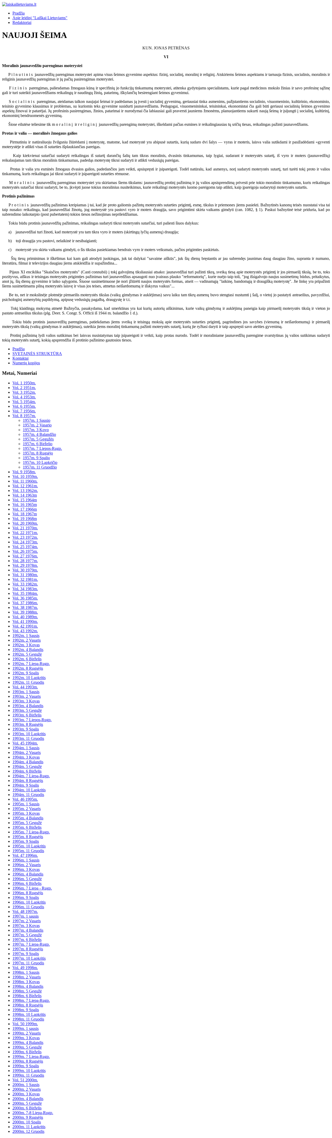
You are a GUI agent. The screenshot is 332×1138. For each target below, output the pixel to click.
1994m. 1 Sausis (25, 748)
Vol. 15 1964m (24, 500)
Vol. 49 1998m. (25, 967)
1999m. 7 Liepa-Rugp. (31, 1056)
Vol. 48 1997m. (25, 911)
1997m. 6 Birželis (27, 939)
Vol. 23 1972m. (25, 537)
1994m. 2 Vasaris (26, 752)
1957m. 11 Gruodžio (40, 467)
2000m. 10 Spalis (26, 1122)
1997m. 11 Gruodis (28, 963)
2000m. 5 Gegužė (27, 1103)
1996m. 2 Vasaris (26, 865)
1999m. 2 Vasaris (26, 1033)
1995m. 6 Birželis (27, 827)
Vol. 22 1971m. (25, 532)
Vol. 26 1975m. (25, 551)
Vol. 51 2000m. (25, 1080)
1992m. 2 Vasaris (26, 640)
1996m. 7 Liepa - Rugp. (32, 888)
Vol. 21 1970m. (25, 528)
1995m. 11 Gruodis (28, 850)
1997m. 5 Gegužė (27, 935)
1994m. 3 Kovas (26, 757)
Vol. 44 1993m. (25, 687)
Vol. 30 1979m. (25, 570)
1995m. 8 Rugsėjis (27, 836)
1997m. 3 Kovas (26, 925)
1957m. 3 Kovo (36, 429)
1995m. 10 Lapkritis (29, 846)
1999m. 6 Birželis (27, 1052)
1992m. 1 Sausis (25, 635)
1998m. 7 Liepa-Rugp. (31, 1000)
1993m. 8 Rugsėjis (27, 724)
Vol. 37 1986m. (25, 603)
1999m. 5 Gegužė (27, 1047)
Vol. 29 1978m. (25, 565)
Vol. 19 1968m (24, 518)
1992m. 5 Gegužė (27, 654)
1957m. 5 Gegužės (38, 439)
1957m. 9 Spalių (36, 458)
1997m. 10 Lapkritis (29, 958)
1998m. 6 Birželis (27, 996)
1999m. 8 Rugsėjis (27, 1061)
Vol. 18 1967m (24, 514)
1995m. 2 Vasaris (26, 808)
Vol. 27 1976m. (25, 556)
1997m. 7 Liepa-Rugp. (31, 944)
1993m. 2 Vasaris (26, 696)
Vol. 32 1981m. (25, 579)
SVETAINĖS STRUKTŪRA (37, 353)
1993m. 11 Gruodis (28, 738)
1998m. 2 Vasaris (26, 977)
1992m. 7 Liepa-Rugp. (31, 663)
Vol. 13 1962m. (25, 490)
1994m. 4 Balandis (27, 762)
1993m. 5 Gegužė (27, 710)
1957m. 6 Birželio (37, 444)
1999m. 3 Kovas (26, 1038)
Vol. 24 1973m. (25, 542)
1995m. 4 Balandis (27, 818)
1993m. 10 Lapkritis (29, 734)
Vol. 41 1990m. (25, 621)
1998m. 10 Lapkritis (29, 1014)
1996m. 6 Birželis (27, 883)
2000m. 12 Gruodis (28, 1131)
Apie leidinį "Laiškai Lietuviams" (39, 18)
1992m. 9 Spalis (25, 673)
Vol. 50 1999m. (25, 1024)
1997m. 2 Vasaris (26, 921)
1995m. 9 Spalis (25, 841)
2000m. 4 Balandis (27, 1098)
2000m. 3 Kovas (26, 1094)
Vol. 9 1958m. (24, 472)
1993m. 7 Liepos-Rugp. (32, 720)
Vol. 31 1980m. (25, 575)
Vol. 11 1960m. (25, 481)
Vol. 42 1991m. (25, 626)
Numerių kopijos (26, 363)
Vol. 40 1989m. (25, 617)
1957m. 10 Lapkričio (40, 462)
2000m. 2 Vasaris (26, 1089)
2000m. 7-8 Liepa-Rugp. (32, 1112)
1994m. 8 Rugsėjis (27, 780)
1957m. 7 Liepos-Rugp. (42, 448)
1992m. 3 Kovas (26, 645)
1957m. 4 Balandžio (39, 434)
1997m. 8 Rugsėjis (27, 949)
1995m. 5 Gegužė (27, 822)
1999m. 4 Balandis (27, 1042)
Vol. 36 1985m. (25, 598)
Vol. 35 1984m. (25, 593)
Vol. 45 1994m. (25, 743)
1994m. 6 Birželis (27, 771)
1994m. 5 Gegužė (27, 766)
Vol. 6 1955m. (24, 406)
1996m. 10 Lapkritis (29, 902)
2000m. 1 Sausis (25, 1084)
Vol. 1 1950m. (24, 383)
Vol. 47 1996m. (25, 855)
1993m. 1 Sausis (25, 691)
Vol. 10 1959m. (25, 476)
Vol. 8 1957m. (24, 415)
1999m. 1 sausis (25, 1028)
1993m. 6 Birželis (27, 715)
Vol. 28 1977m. (25, 560)
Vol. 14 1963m (24, 495)
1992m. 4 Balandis (27, 649)
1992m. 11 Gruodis (28, 682)
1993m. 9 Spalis (25, 729)
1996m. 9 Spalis (25, 897)
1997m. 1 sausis (25, 916)
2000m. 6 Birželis (27, 1108)
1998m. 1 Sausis (25, 972)
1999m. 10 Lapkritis (29, 1070)
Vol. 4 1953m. (24, 397)
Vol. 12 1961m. (25, 486)
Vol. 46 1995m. (25, 799)
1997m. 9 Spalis (25, 953)
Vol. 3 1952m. (24, 392)
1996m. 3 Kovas (26, 869)
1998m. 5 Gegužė (27, 991)
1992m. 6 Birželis (27, 659)
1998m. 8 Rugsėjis (27, 1005)
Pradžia (18, 13)
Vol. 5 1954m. (24, 401)
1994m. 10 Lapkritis (29, 790)
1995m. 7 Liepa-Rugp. (31, 832)
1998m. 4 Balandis (27, 986)
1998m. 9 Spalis (25, 1010)
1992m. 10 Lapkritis (29, 677)
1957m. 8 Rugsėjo (38, 453)
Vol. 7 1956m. (24, 411)
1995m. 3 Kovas (26, 813)
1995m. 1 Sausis (25, 804)
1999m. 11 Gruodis (28, 1075)
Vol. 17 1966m (24, 509)
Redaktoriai (21, 22)
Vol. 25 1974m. (25, 546)
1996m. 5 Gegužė (27, 879)
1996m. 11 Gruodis (28, 907)
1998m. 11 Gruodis (28, 1019)
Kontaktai (20, 358)
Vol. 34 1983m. (25, 589)
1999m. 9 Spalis (25, 1066)
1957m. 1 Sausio (36, 420)
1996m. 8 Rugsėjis (27, 893)
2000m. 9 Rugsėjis (27, 1117)
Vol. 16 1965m (24, 504)
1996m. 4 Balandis (27, 874)
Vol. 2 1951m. (24, 387)
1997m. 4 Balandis (27, 930)
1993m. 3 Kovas (26, 701)
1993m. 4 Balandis (27, 705)
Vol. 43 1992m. (25, 631)
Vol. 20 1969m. (25, 523)
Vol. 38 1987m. (25, 607)
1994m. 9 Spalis (25, 785)
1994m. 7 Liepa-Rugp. (31, 776)
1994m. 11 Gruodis (28, 794)
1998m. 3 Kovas (26, 981)
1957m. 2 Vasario (37, 425)
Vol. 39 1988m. (25, 612)
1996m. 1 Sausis (25, 860)
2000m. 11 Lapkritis (28, 1126)
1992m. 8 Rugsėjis (27, 668)
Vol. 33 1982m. (25, 584)
